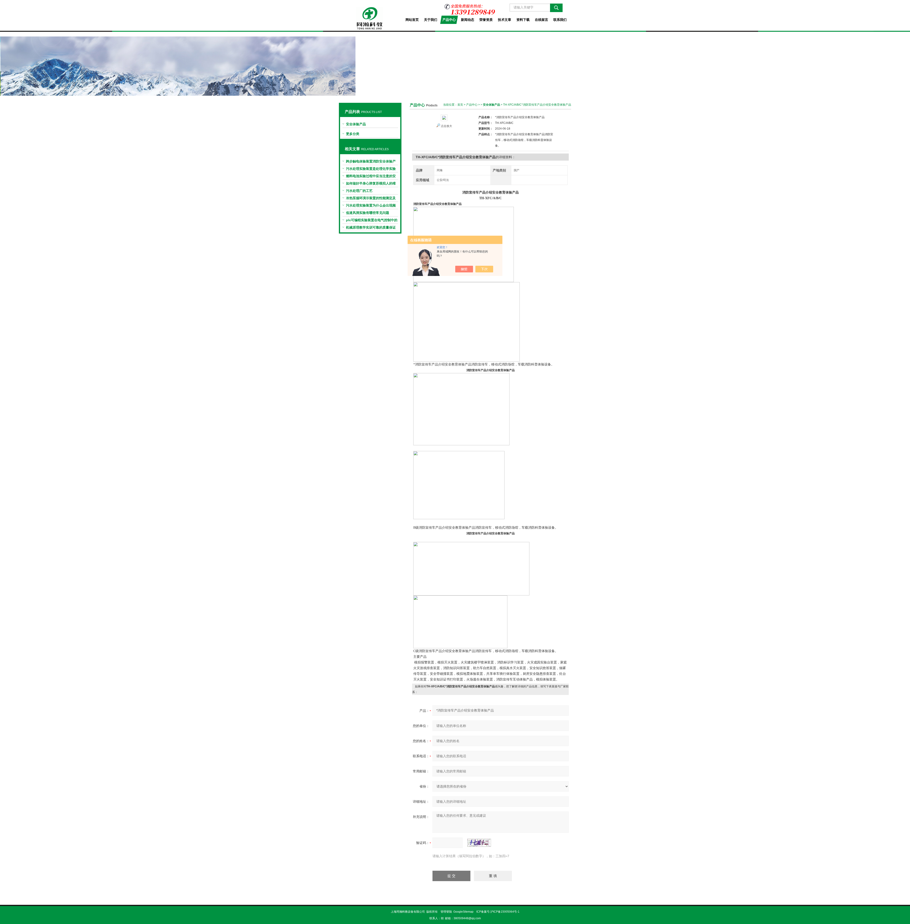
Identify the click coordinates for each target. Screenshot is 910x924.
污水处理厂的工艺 (359, 191)
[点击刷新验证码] (479, 843)
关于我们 (430, 20)
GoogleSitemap (463, 911)
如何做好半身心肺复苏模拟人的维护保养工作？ (371, 184)
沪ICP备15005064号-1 (504, 911)
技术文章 (504, 20)
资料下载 (523, 20)
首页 (460, 104)
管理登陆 (446, 911)
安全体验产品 (356, 124)
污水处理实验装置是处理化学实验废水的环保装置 (371, 169)
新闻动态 (467, 20)
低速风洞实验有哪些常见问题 (367, 213)
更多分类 (352, 134)
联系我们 (560, 20)
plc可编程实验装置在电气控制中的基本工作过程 (371, 221)
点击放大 (446, 126)
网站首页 (412, 20)
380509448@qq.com (467, 918)
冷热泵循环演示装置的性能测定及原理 (371, 199)
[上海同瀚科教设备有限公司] (370, 14)
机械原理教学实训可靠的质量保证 (371, 227)
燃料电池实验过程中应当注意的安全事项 (371, 177)
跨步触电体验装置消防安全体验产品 (371, 162)
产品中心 (449, 20)
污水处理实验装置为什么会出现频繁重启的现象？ (371, 206)
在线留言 (541, 20)
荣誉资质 (486, 20)
